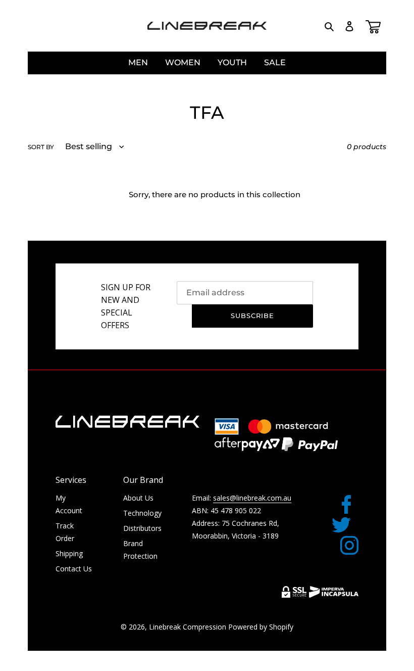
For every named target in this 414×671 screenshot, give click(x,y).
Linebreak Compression (187, 627)
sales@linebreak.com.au (252, 498)
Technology (142, 513)
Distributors (142, 528)
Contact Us (74, 568)
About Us (138, 498)
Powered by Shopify (260, 627)
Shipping (69, 553)
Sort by (41, 147)
